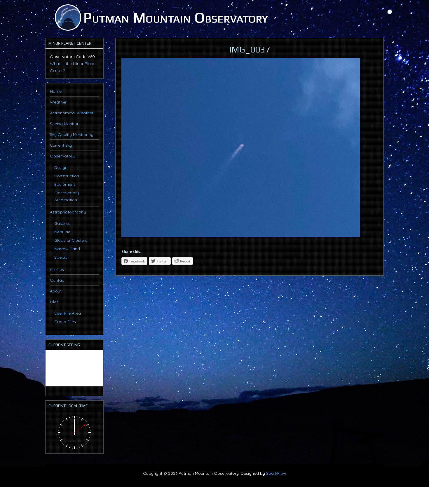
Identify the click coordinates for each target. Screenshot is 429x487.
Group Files (65, 321)
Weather (58, 102)
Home (56, 91)
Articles (57, 269)
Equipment (64, 184)
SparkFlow (276, 473)
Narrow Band (67, 248)
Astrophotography (68, 212)
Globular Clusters (70, 240)
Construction (66, 175)
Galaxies (62, 223)
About (56, 291)
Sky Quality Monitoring (71, 134)
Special (61, 257)
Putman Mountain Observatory (160, 17)
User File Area (67, 313)
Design (60, 167)
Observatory (62, 156)
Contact (58, 280)
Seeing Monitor (64, 123)
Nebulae (62, 231)
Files (54, 301)
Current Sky (61, 145)
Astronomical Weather (71, 112)
